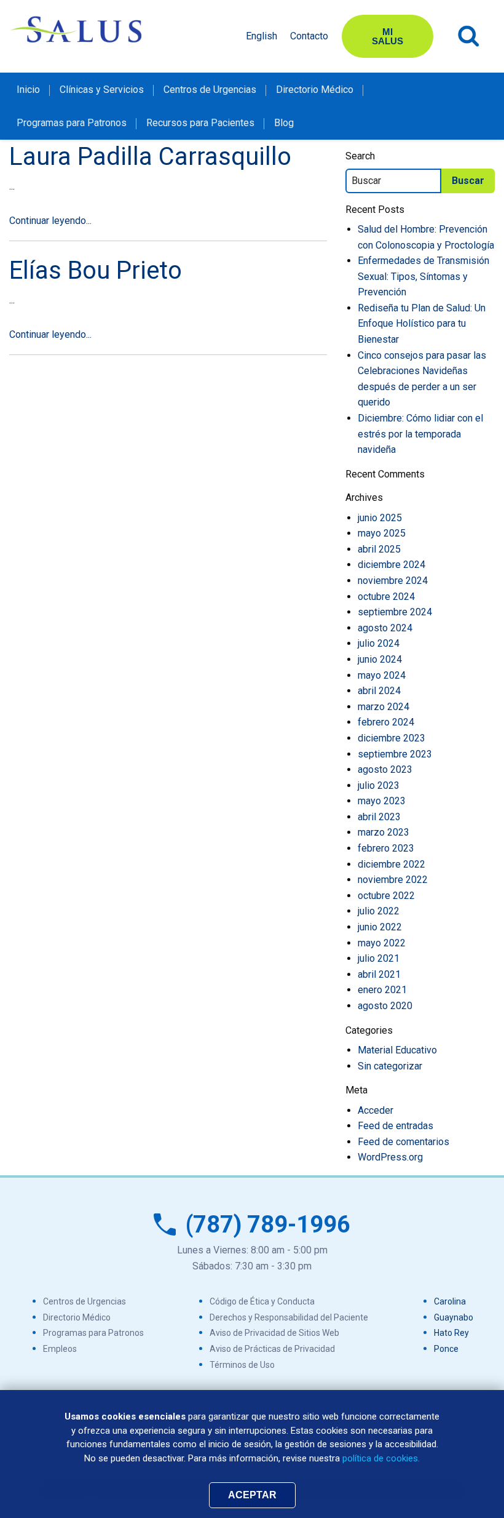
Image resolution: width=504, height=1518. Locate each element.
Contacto (309, 36)
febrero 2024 (386, 722)
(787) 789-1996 (268, 1224)
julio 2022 (379, 911)
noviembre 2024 (393, 580)
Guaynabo (453, 1317)
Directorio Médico (314, 89)
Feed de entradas (395, 1126)
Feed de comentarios (403, 1142)
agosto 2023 (385, 769)
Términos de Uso (242, 1365)
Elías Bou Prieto (95, 270)
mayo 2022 (382, 943)
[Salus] (76, 29)
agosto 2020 (385, 1006)
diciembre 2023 (391, 738)
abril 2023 (379, 817)
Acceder (375, 1110)
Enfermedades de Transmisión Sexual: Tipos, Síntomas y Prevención (423, 276)
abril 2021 (379, 974)
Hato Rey (451, 1333)
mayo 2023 (382, 801)
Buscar (469, 36)
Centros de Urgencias (209, 89)
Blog (284, 123)
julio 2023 (379, 785)
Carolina (450, 1301)
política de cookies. (381, 1458)
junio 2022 (380, 927)
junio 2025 (380, 518)
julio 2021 (379, 958)
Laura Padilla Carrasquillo (150, 156)
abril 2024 (379, 691)
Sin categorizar (390, 1066)
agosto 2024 (385, 628)
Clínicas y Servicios (102, 89)
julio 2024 (379, 643)
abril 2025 (379, 549)
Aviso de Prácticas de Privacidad (272, 1349)
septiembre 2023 (395, 754)
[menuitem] (28, 89)
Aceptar (252, 1495)
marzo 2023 (383, 832)
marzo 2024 (383, 707)
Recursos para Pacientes (200, 123)
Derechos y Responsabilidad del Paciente (289, 1317)
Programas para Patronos (72, 123)
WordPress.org (390, 1157)
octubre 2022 (386, 895)
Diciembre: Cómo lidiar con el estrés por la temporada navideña (420, 433)
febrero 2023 (386, 848)
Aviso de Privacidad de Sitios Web (274, 1333)
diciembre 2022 (391, 864)
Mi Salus (387, 36)
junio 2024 (380, 659)
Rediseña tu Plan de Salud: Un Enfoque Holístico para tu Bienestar (422, 323)
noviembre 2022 (393, 879)
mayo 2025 (382, 533)
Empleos (60, 1349)
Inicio (28, 89)
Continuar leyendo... (50, 220)
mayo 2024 (382, 675)
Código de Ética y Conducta (262, 1301)
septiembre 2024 (395, 612)
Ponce (446, 1349)
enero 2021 (382, 990)
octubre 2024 (386, 596)
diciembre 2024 (391, 564)
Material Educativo (397, 1050)
